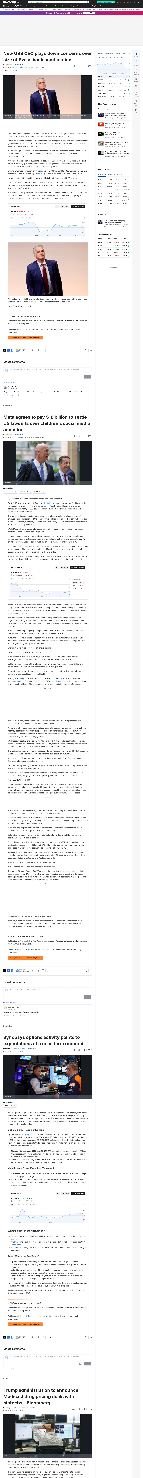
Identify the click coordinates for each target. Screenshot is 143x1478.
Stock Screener (81, 6)
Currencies (20, 9)
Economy (60, 9)
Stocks (125, 53)
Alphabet (60, 681)
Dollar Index (102, 97)
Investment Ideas (108, 9)
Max (34, 218)
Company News (90, 9)
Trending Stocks (105, 234)
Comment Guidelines (9, 382)
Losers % (120, 174)
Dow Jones (101, 83)
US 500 (100, 80)
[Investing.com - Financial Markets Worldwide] (11, 2)
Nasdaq (100, 90)
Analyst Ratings (129, 9)
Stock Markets (39, 9)
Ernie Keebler (12, 387)
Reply (8, 395)
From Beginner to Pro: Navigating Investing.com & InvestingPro (114, 221)
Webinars (102, 215)
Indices (100, 53)
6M (23, 218)
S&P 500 (101, 86)
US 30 (100, 76)
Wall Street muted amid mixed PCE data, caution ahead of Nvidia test (116, 114)
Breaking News (9, 9)
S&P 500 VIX (102, 93)
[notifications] (134, 2)
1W (15, 218)
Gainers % (111, 174)
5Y (30, 218)
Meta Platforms (51, 503)
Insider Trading (79, 9)
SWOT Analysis (119, 9)
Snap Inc (19, 681)
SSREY (41, 174)
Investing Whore (13, 1007)
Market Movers (104, 169)
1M (19, 218)
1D (12, 218)
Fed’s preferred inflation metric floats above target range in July (116, 143)
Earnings (99, 9)
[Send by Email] (43, 350)
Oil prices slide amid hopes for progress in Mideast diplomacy (115, 124)
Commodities (29, 9)
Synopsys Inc (30, 1134)
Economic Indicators (50, 9)
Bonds (118, 53)
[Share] (74, 66)
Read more (16, 1245)
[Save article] (79, 66)
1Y (26, 218)
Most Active (102, 174)
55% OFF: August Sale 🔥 (105, 2)
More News (113, 161)
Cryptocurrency (69, 9)
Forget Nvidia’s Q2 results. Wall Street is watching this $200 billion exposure (117, 152)
